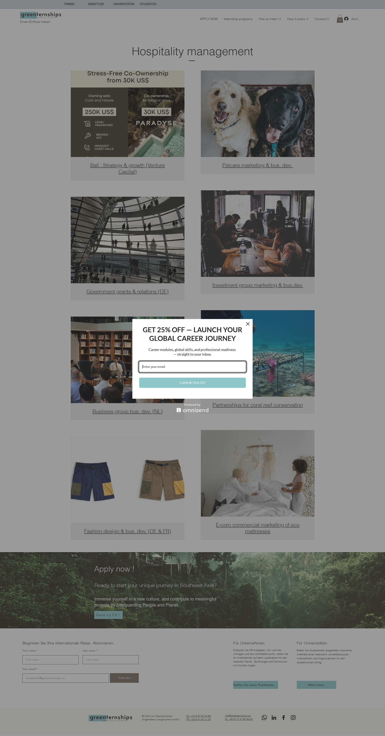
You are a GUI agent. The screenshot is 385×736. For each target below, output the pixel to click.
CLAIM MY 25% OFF (192, 383)
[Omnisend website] (192, 408)
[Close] (248, 324)
